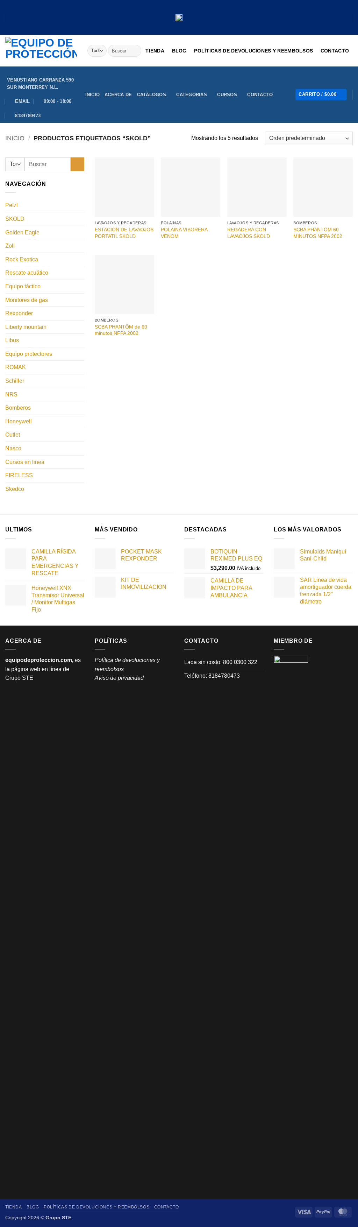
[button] (321, 94)
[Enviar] (135, 51)
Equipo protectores (28, 354)
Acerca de (118, 94)
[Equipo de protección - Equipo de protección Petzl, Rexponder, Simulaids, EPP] (41, 50)
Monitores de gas (26, 300)
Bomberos (18, 408)
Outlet (12, 435)
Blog (179, 51)
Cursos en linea (24, 462)
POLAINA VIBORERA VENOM (184, 233)
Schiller (14, 381)
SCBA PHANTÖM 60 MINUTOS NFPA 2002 (317, 233)
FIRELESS (19, 475)
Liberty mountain (25, 327)
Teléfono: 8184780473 (212, 676)
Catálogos (151, 94)
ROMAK (15, 367)
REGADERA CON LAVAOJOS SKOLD (248, 233)
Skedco (14, 489)
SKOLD (14, 219)
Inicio (92, 94)
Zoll (10, 246)
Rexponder (19, 313)
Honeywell (18, 421)
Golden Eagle (22, 232)
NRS (11, 394)
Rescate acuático (26, 273)
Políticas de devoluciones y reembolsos (253, 51)
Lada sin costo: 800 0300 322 (220, 662)
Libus (12, 340)
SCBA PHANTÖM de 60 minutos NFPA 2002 (121, 330)
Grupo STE (19, 678)
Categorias (191, 94)
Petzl (11, 205)
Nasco (13, 448)
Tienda (154, 51)
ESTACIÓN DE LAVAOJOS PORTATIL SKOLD (124, 233)
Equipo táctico (23, 286)
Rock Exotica (21, 259)
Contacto (335, 51)
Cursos (227, 94)
